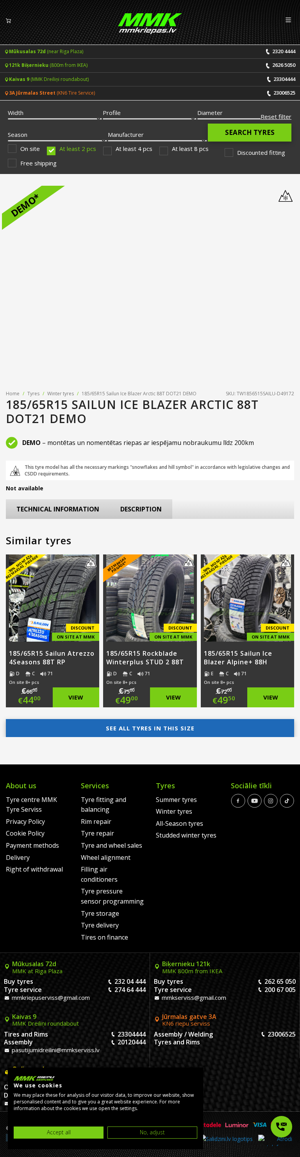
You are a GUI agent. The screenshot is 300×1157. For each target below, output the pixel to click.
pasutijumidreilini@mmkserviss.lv (55, 1050)
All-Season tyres (179, 823)
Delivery (18, 857)
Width (15, 113)
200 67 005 (280, 989)
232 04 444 (130, 981)
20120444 (132, 1042)
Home (13, 393)
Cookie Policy (25, 833)
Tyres (33, 393)
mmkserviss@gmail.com (193, 997)
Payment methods (32, 845)
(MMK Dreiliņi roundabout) (49, 79)
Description (141, 509)
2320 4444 (283, 51)
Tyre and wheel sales (111, 845)
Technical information (57, 509)
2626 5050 (283, 64)
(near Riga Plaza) (46, 51)
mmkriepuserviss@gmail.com (50, 997)
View (75, 697)
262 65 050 (280, 981)
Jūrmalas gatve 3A (189, 1020)
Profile (112, 113)
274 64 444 (130, 989)
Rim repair (96, 821)
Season (17, 134)
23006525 (283, 92)
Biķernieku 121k (192, 967)
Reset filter (276, 116)
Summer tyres (176, 799)
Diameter (210, 113)
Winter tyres (60, 393)
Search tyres (250, 132)
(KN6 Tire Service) (52, 93)
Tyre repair (97, 833)
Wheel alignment (105, 857)
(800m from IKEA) (48, 65)
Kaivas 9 (45, 1020)
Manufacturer (126, 134)
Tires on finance (104, 937)
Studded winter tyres (186, 835)
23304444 (283, 79)
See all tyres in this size (150, 728)
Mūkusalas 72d (37, 967)
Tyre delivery (100, 925)
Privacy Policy (25, 821)
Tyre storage (100, 913)
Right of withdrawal (34, 869)
